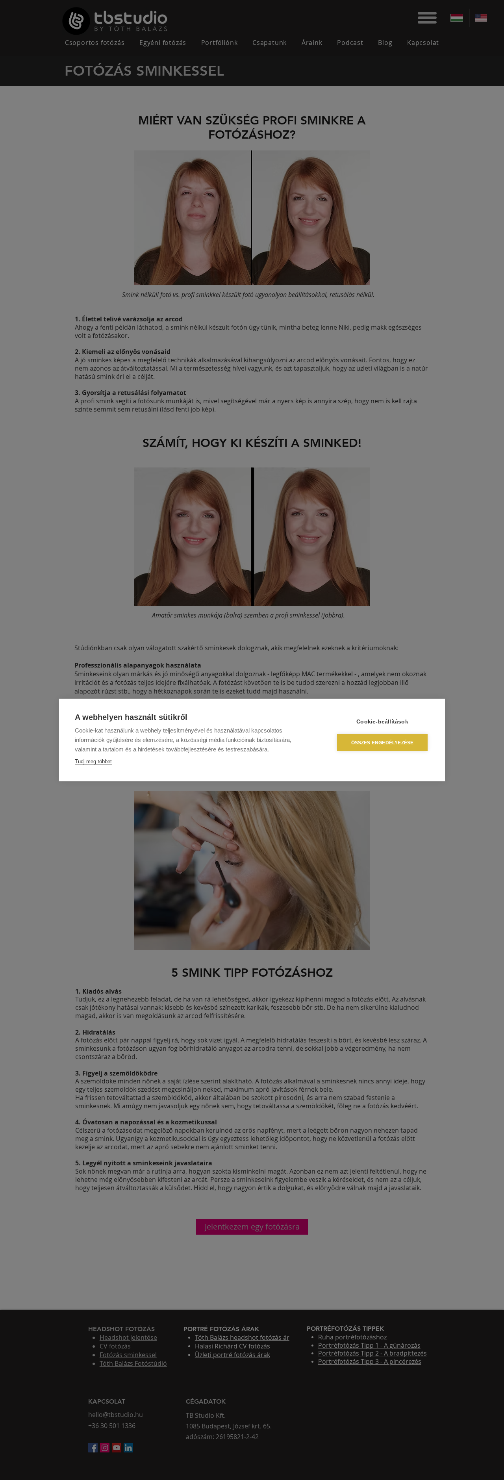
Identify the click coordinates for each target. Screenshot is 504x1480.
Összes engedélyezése (382, 743)
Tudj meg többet (93, 761)
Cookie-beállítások (382, 722)
